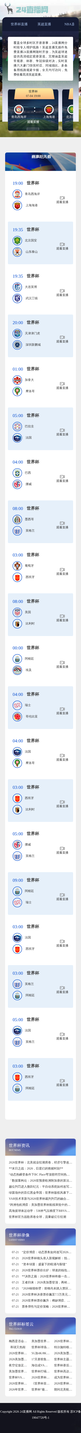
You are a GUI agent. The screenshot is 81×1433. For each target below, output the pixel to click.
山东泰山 (32, 251)
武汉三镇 (32, 298)
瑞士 (28, 705)
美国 (28, 612)
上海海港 (32, 205)
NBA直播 (71, 24)
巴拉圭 (29, 426)
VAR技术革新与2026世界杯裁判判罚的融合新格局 (42, 1198)
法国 (29, 437)
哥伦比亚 (32, 716)
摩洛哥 (30, 391)
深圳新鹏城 (33, 344)
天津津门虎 (32, 333)
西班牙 (30, 577)
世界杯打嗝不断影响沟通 (48, 1371)
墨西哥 (29, 519)
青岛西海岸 (32, 194)
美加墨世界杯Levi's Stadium (27, 1371)
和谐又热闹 (17, 1347)
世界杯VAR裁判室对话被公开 (28, 1377)
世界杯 (33, 183)
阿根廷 (29, 658)
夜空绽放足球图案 (21, 1365)
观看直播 (33, 121)
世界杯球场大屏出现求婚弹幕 (51, 1347)
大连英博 (31, 286)
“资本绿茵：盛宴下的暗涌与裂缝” (39, 1264)
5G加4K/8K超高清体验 (46, 1353)
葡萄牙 (29, 565)
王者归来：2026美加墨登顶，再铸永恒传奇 (45, 1282)
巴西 (28, 472)
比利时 (30, 623)
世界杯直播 (19, 24)
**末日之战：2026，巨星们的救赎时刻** (36, 1168)
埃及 (29, 670)
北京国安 (31, 240)
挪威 (29, 484)
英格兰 (30, 530)
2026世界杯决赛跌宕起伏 (48, 1377)
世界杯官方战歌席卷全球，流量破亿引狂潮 (37, 1216)
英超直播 (44, 24)
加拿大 (29, 379)
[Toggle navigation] (71, 8)
